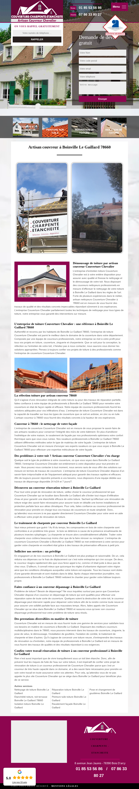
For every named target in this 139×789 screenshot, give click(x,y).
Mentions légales (64, 786)
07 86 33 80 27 (90, 14)
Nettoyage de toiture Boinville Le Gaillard (31, 691)
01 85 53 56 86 (90, 8)
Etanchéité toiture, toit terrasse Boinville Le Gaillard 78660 (30, 698)
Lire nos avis (19, 782)
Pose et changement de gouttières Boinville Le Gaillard (106, 691)
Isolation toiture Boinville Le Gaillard (29, 706)
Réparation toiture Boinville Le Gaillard (68, 691)
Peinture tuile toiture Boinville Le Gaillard (69, 698)
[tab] (25, 128)
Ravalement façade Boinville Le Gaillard (69, 706)
